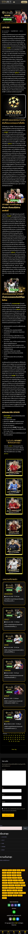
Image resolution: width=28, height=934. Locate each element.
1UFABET (4, 870)
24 (6, 737)
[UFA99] (14, 16)
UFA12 (4, 872)
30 (19, 737)
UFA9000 (4, 882)
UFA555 (19, 875)
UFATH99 (4, 895)
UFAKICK (4, 892)
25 (8, 737)
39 (17, 739)
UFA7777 (15, 880)
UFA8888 (20, 880)
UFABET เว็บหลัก (19, 887)
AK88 (6, 645)
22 (23, 735)
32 (23, 737)
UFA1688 (4, 880)
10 (22, 733)
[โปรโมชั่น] (19, 932)
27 (13, 737)
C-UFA (14, 870)
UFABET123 (16, 882)
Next (18, 741)
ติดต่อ (25, 933)
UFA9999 (10, 882)
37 (13, 739)
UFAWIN (15, 895)
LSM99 (6, 721)
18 (15, 735)
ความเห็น (4, 769)
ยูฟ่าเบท (4, 897)
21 (21, 735)
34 (6, 739)
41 (21, 739)
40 (19, 739)
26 (10, 737)
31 (21, 737)
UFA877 (9, 877)
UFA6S (23, 870)
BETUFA (9, 870)
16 (11, 735)
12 (4, 735)
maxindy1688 (6, 31)
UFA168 (19, 872)
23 (4, 737)
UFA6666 (10, 880)
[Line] (14, 912)
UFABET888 (11, 885)
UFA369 (14, 875)
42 (23, 739)
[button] (14, 2)
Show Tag (14, 749)
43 (9, 741)
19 (17, 735)
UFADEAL (14, 890)
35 (8, 739)
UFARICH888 (10, 892)
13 (6, 735)
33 (4, 739)
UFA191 (4, 875)
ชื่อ (3, 788)
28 (15, 737)
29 (17, 737)
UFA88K (14, 872)
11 (24, 733)
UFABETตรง (5, 887)
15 (9, 735)
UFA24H (9, 872)
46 (15, 741)
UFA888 (14, 877)
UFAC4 (4, 890)
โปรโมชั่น (19, 933)
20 (19, 735)
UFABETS (23, 885)
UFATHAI (10, 895)
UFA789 (4, 877)
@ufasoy (6, 453)
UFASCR (16, 892)
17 (13, 735)
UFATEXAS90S (22, 892)
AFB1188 (7, 670)
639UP (6, 696)
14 (7, 735)
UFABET (10, 446)
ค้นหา (1, 825)
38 (15, 739)
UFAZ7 (6, 619)
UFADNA (20, 890)
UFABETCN (17, 885)
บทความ (21, 31)
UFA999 (19, 877)
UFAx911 (20, 895)
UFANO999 (8, 594)
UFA (18, 870)
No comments (5, 32)
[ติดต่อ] (25, 932)
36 (10, 739)
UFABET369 (5, 885)
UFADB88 (9, 890)
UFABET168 (22, 882)
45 (13, 741)
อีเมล (3, 795)
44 (11, 741)
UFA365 (9, 875)
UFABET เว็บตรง (11, 887)
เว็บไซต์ (3, 801)
